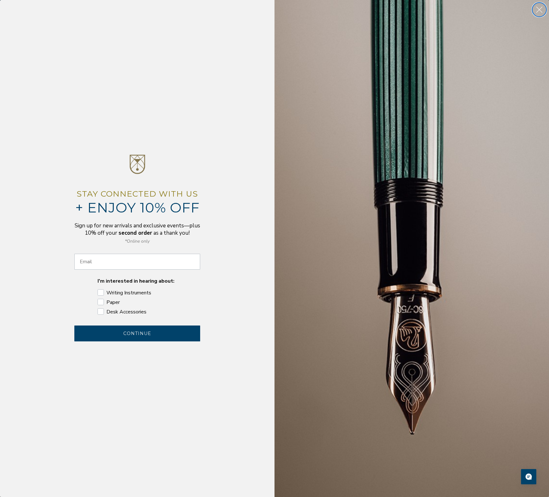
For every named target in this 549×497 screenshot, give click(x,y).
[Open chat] (528, 476)
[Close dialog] (539, 10)
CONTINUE (137, 333)
